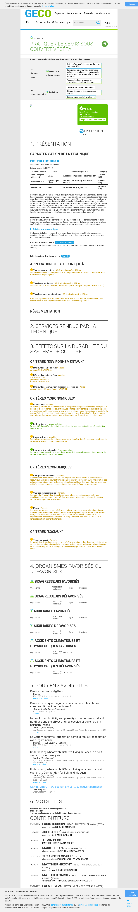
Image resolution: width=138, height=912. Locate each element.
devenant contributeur (88, 904)
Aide (107, 22)
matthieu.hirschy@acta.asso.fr (58, 843)
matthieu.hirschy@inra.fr (64, 870)
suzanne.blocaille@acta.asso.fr (71, 859)
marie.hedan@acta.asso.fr (70, 851)
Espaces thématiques (67, 13)
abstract (36, 732)
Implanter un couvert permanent (80, 87)
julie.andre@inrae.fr (62, 835)
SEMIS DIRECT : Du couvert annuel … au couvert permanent (67, 786)
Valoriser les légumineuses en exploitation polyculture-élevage (80, 81)
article (35, 747)
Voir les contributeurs (87, 117)
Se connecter (42, 22)
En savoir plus (48, 6)
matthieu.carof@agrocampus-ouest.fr (72, 881)
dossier (36, 714)
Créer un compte (61, 22)
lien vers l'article (39, 765)
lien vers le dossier (40, 698)
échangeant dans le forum (62, 904)
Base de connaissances (97, 13)
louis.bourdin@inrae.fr (63, 827)
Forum (29, 22)
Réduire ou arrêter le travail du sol (81, 97)
